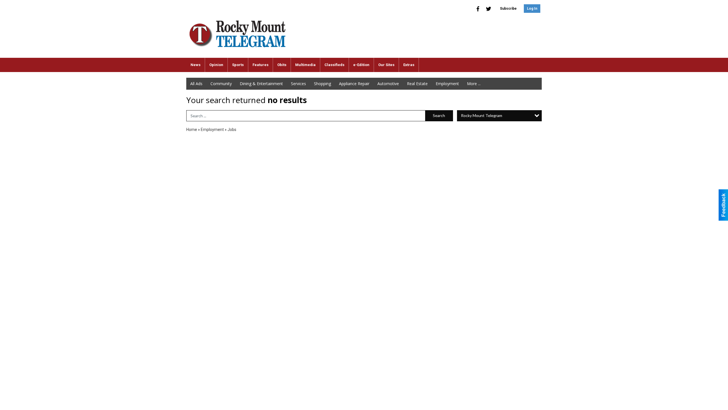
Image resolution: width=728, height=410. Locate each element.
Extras (408, 65)
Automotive (388, 83)
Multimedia (305, 65)
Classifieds (334, 65)
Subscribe (508, 9)
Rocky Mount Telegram (481, 115)
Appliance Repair (354, 83)
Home (191, 129)
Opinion (216, 65)
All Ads (196, 83)
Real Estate (417, 83)
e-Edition (361, 65)
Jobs (232, 129)
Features (260, 65)
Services (298, 83)
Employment (447, 83)
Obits (281, 65)
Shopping (322, 83)
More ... (474, 83)
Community (221, 83)
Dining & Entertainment (261, 83)
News (195, 65)
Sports (238, 65)
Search (439, 115)
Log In (532, 9)
